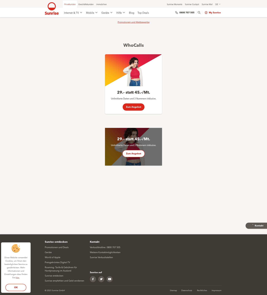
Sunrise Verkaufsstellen (101, 257)
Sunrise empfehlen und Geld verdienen (64, 280)
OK (16, 287)
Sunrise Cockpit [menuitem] (192, 4)
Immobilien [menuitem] (101, 4)
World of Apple (52, 257)
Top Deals (143, 12)
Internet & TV (71, 12)
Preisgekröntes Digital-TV (57, 262)
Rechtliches (202, 290)
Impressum (216, 290)
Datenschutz (186, 290)
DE (216, 4)
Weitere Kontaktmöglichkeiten (105, 252)
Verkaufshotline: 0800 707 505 (105, 247)
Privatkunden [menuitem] (70, 4)
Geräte (105, 12)
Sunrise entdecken (54, 275)
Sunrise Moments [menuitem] (174, 4)
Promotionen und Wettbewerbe (133, 22)
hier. (17, 277)
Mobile (90, 12)
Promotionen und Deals (57, 247)
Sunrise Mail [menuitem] (207, 4)
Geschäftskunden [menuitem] (86, 4)
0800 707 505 (186, 12)
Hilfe (119, 12)
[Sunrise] (52, 8)
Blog (131, 12)
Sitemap (173, 290)
